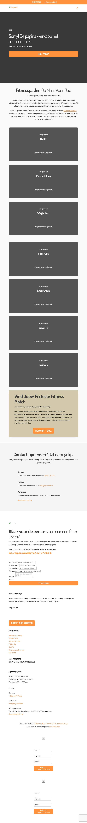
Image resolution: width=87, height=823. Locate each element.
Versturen (43, 583)
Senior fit (12, 653)
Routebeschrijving (25, 500)
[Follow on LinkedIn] (10, 614)
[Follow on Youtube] (24, 614)
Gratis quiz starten (22, 623)
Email (36, 762)
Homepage (43, 54)
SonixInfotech (54, 726)
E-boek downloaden (43, 768)
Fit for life (12, 644)
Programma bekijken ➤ (43, 152)
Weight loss (13, 638)
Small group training (16, 650)
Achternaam (14, 565)
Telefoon (37, 756)
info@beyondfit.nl (46, 486)
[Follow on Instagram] (19, 614)
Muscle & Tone (14, 641)
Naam (36, 750)
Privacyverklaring (60, 724)
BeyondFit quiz (43, 430)
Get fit (11, 647)
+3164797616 (49, 476)
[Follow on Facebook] (15, 614)
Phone (11, 579)
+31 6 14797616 (44, 552)
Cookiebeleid (47, 724)
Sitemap (38, 724)
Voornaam (13, 562)
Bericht (12, 576)
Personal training (15, 635)
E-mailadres (14, 568)
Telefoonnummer (16, 571)
